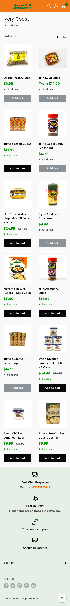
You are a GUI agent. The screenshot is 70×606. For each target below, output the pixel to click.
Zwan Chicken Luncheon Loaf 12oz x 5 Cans (52, 363)
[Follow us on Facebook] (6, 585)
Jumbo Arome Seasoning (13, 361)
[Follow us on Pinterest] (26, 585)
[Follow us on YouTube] (33, 585)
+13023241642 (40, 487)
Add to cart (17, 168)
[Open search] (49, 6)
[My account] (56, 6)
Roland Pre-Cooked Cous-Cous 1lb (52, 435)
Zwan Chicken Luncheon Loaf (14, 435)
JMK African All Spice (49, 290)
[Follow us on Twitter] (12, 585)
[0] (63, 6)
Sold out (17, 98)
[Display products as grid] (58, 36)
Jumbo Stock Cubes (17, 144)
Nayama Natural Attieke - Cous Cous (17, 290)
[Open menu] (5, 6)
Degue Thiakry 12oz (17, 77)
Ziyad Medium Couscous (48, 216)
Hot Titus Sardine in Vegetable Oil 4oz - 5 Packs (17, 218)
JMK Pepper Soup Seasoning (51, 146)
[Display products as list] (64, 36)
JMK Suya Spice (49, 77)
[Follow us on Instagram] (19, 585)
